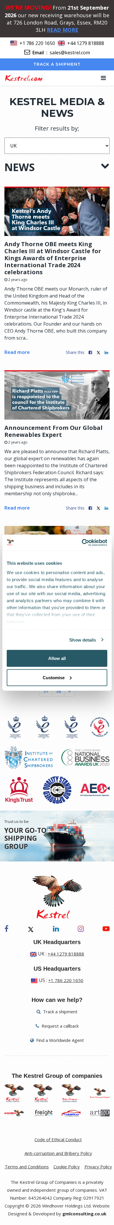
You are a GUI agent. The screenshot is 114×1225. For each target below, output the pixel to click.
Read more (17, 352)
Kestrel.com (23, 78)
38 (58, 691)
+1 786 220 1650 (37, 43)
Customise (54, 677)
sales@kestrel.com (70, 52)
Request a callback (59, 1026)
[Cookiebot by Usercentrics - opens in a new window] (82, 542)
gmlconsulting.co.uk (84, 1214)
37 (46, 691)
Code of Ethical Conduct (58, 1139)
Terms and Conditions (27, 1167)
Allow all (57, 658)
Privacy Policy (98, 1167)
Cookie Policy (66, 1167)
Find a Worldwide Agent (59, 1040)
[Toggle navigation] (103, 78)
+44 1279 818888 (85, 43)
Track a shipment (57, 64)
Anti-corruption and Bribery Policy (58, 1153)
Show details (82, 639)
